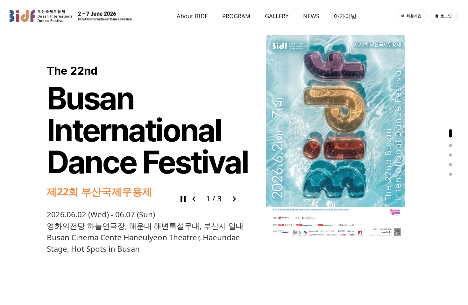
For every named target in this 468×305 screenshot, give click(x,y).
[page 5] (450, 174)
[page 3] (450, 155)
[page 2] (450, 145)
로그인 (446, 16)
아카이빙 (345, 16)
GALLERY (276, 16)
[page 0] (450, 133)
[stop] (183, 198)
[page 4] (450, 164)
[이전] (193, 198)
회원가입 (414, 16)
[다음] (234, 198)
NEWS (311, 16)
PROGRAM (236, 16)
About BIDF (192, 16)
